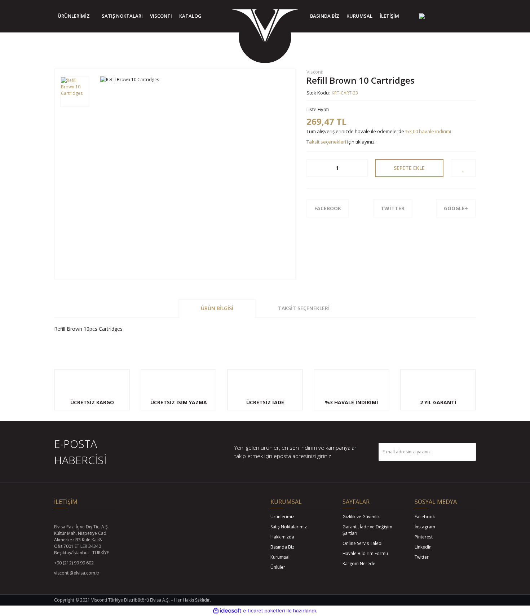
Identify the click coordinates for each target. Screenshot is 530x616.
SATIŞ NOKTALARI (122, 16)
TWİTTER (393, 208)
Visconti (314, 72)
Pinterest (424, 537)
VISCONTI (161, 16)
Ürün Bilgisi (217, 308)
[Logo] (265, 27)
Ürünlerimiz (282, 517)
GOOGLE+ (456, 208)
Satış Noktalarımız (288, 527)
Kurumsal (280, 557)
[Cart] (468, 16)
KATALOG (190, 16)
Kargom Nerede (359, 563)
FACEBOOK (327, 208)
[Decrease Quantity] (312, 168)
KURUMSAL (359, 16)
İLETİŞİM (389, 16)
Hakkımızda (282, 537)
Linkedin (423, 547)
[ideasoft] (227, 610)
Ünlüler (277, 567)
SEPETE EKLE (409, 167)
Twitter (422, 557)
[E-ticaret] (264, 610)
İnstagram (425, 527)
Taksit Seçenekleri (304, 308)
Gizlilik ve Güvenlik (361, 517)
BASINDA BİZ (324, 16)
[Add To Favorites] (463, 168)
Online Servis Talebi (363, 543)
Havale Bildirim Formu (365, 553)
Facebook (425, 517)
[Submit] (467, 452)
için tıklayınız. (341, 141)
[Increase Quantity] (361, 168)
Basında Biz (282, 547)
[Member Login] (445, 16)
